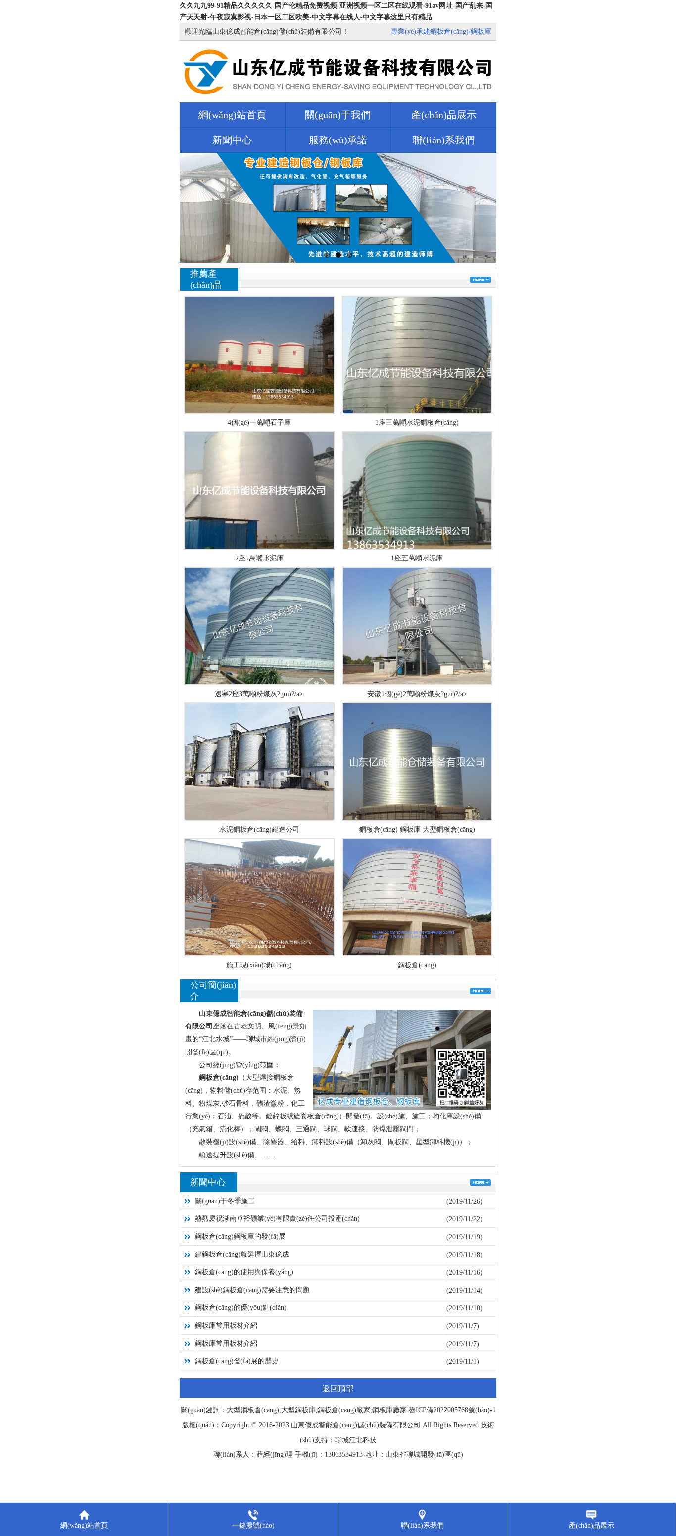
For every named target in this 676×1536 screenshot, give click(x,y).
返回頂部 (338, 1388)
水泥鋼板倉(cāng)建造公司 (259, 829)
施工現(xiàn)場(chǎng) (259, 965)
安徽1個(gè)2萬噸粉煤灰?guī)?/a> (417, 694)
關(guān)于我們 (338, 114)
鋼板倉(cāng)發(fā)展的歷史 (237, 1361)
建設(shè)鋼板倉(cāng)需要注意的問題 (252, 1290)
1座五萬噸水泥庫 (417, 558)
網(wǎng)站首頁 (232, 114)
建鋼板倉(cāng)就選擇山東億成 (242, 1254)
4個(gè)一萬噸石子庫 (259, 422)
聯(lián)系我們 (444, 140)
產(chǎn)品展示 (444, 114)
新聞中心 (232, 140)
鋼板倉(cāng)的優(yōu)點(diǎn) (241, 1307)
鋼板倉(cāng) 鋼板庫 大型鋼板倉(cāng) (417, 829)
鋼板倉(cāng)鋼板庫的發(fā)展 (240, 1236)
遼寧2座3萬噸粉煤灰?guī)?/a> (259, 694)
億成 (312, 1425)
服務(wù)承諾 (338, 140)
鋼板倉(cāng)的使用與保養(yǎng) (244, 1272)
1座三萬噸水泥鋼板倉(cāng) (417, 422)
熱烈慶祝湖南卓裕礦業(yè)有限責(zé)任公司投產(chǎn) (277, 1218)
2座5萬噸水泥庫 (259, 558)
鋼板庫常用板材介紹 (226, 1325)
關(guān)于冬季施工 (225, 1201)
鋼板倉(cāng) (417, 965)
